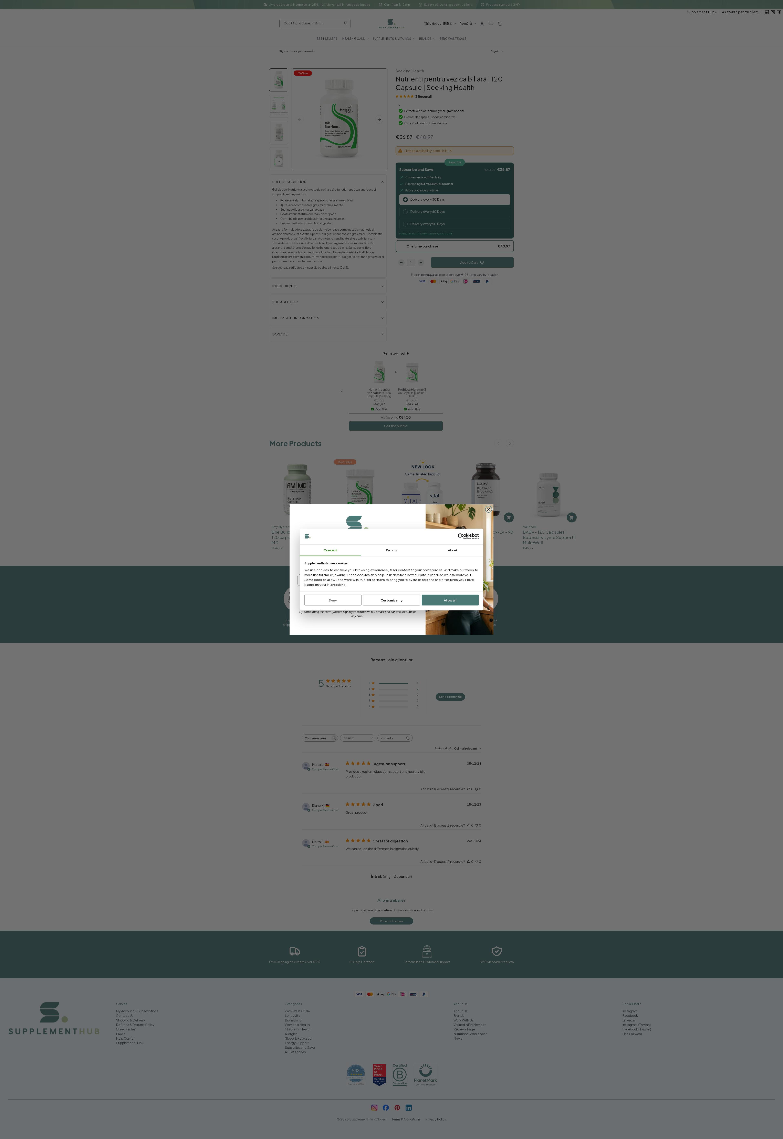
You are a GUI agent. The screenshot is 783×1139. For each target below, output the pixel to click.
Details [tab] (391, 550)
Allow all (450, 600)
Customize (389, 600)
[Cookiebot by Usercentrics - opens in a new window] (461, 536)
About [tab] (453, 550)
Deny (333, 600)
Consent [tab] (330, 550)
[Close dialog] (488, 509)
